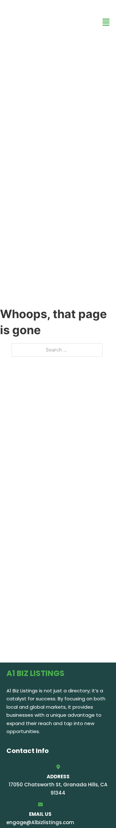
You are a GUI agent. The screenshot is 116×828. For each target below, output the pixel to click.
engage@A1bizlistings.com (40, 822)
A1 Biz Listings (29, 22)
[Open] (106, 22)
